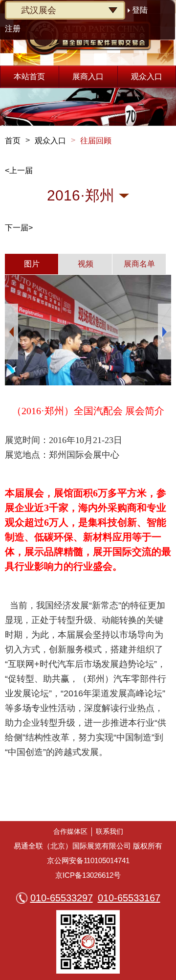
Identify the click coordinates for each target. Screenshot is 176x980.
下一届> (19, 227)
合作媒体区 (70, 831)
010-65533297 (61, 897)
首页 (13, 140)
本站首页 (29, 76)
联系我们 (109, 831)
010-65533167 (129, 897)
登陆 (140, 10)
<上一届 (19, 170)
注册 (13, 28)
